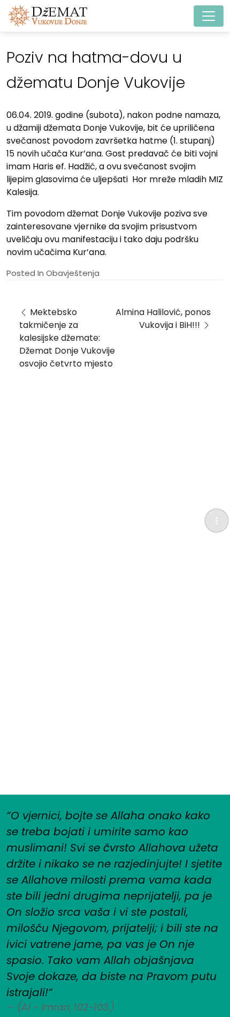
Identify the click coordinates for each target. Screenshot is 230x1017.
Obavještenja (72, 273)
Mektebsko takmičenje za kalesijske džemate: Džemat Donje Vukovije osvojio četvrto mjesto (67, 338)
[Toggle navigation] (209, 16)
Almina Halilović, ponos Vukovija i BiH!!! (163, 318)
